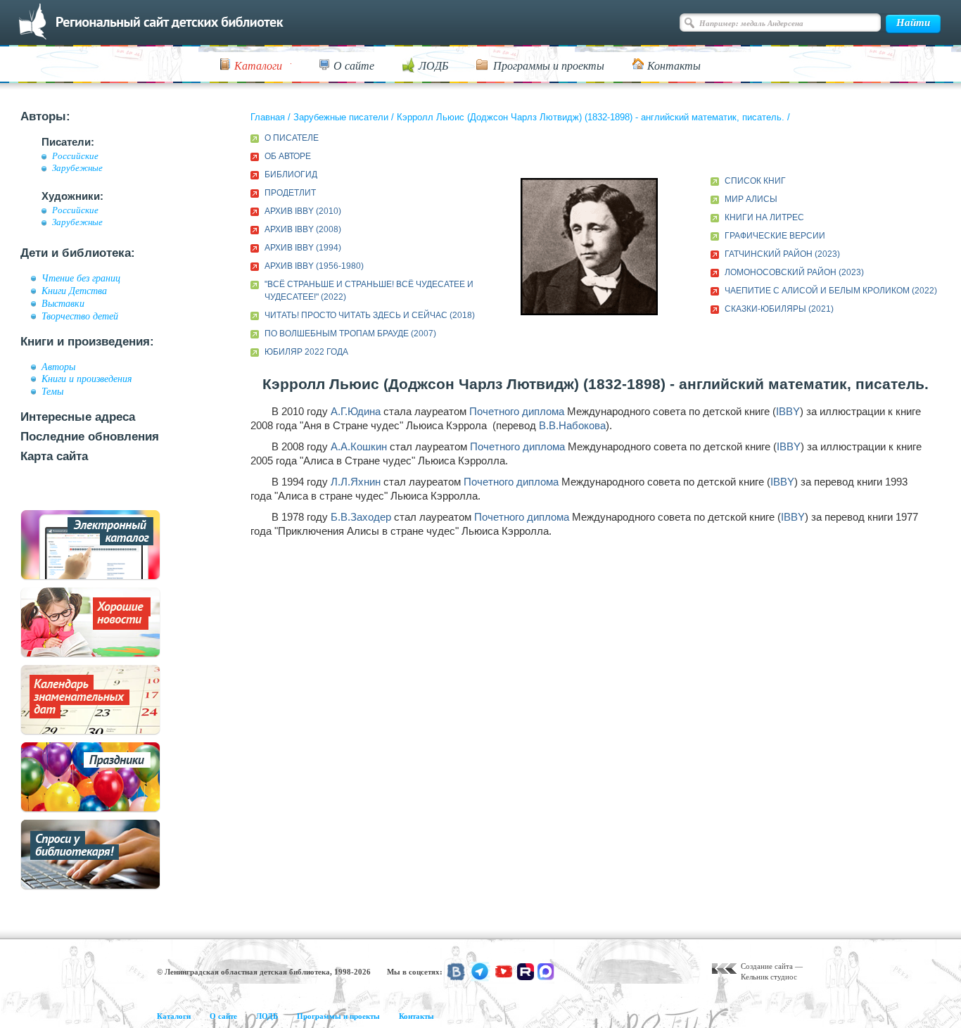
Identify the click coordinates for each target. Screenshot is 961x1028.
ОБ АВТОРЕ (288, 156)
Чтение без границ (81, 278)
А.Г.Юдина (356, 411)
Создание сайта (767, 966)
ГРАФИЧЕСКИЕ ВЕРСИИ (775, 236)
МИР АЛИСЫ (751, 199)
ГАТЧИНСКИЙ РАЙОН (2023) (782, 254)
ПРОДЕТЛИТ (290, 193)
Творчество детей (80, 316)
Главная (267, 117)
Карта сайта (54, 456)
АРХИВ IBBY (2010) (303, 211)
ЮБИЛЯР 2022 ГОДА (306, 352)
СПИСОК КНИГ (755, 181)
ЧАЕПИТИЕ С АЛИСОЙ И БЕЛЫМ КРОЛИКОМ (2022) (831, 291)
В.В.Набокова (572, 425)
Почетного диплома (516, 411)
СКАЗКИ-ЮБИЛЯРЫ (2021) (779, 309)
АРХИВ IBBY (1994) (303, 248)
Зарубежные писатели (340, 117)
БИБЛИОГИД (291, 174)
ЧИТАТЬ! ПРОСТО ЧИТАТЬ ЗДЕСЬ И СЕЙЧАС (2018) (370, 315)
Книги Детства (74, 290)
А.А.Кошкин (359, 446)
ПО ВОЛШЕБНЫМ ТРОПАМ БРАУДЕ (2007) (350, 333)
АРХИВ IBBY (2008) (303, 229)
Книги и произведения (87, 378)
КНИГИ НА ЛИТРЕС (764, 217)
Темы (52, 391)
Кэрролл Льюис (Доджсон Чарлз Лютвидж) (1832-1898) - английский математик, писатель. (590, 117)
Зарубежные (77, 168)
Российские (75, 156)
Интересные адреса (77, 417)
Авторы (58, 366)
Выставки (63, 303)
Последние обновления (89, 436)
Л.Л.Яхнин (356, 482)
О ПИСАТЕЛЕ (292, 138)
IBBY (788, 411)
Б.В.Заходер (361, 517)
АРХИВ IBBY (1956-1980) (314, 266)
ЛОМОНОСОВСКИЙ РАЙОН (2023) (794, 272)
